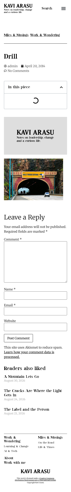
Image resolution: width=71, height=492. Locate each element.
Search (47, 8)
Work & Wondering (12, 439)
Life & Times (46, 447)
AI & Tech (10, 451)
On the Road (46, 442)
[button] (63, 8)
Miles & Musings (50, 437)
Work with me (15, 462)
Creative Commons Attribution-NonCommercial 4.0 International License (35, 479)
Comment (13, 239)
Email (10, 305)
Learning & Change (16, 446)
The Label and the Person (26, 410)
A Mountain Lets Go (21, 377)
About (8, 458)
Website (10, 320)
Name (10, 289)
